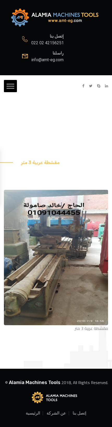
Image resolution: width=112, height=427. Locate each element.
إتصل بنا (79, 413)
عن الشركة (56, 413)
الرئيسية (33, 413)
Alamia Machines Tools (34, 382)
